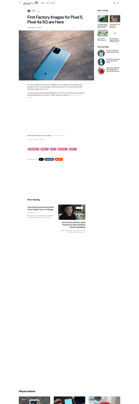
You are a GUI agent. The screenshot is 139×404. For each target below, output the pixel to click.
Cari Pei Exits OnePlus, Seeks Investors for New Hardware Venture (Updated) (73, 224)
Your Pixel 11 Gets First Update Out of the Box (112, 51)
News (58, 399)
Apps (93, 399)
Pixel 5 (73, 149)
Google (45, 149)
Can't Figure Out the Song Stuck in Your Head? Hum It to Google (40, 208)
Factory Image (34, 149)
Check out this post (58, 135)
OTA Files (42, 139)
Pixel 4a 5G (63, 149)
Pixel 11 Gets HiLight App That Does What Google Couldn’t (103, 26)
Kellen (33, 10)
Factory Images (32, 139)
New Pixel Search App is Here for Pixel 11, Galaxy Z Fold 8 (114, 40)
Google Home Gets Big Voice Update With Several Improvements (112, 69)
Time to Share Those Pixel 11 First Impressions (115, 26)
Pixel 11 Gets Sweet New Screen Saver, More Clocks (113, 60)
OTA (54, 149)
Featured (24, 399)
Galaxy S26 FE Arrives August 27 (102, 39)
